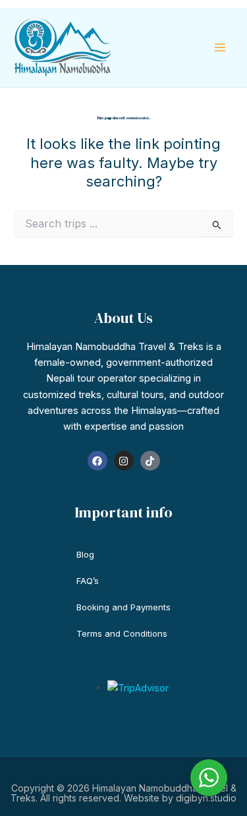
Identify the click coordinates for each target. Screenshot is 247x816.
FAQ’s (87, 580)
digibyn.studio (206, 797)
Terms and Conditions (121, 633)
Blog (85, 554)
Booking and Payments (123, 607)
